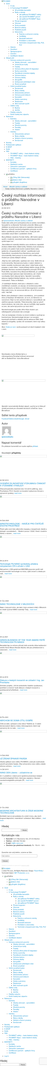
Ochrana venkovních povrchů (20, 60)
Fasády (17, 67)
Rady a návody (20, 12)
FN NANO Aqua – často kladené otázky (24, 155)
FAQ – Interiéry (15, 158)
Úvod (8, 3)
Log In (6, 1056)
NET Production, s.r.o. (22, 873)
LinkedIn (16, 419)
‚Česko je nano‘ (10, 327)
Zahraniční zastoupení (18, 166)
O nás (12, 6)
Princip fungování (21, 21)
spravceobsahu (9, 220)
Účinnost (18, 23)
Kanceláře (18, 97)
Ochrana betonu (20, 75)
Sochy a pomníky (21, 71)
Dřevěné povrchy (21, 125)
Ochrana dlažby (20, 77)
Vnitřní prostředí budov (18, 86)
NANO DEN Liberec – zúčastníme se (16, 772)
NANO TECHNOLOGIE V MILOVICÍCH (17, 604)
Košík (8, 149)
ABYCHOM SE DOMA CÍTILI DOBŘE (16, 720)
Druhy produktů (20, 25)
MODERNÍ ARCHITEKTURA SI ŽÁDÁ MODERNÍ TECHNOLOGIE (21, 811)
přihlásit (35, 446)
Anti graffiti (18, 80)
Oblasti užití (10, 58)
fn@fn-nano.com (17, 843)
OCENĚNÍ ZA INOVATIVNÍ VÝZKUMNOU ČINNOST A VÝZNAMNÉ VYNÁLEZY (23, 484)
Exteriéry (13, 119)
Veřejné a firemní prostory (24, 138)
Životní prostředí (20, 84)
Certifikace (14, 171)
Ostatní (17, 129)
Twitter (11, 419)
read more (18, 493)
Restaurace (19, 101)
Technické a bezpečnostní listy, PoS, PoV (31, 44)
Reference (9, 116)
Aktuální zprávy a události (24, 220)
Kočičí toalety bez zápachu (19, 114)
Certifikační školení (17, 56)
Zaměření (13, 49)
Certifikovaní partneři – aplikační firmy (23, 169)
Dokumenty (19, 32)
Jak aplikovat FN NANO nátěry (30, 14)
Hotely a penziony (21, 99)
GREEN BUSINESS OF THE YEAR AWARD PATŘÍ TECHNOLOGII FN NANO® (22, 640)
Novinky (8, 142)
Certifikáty (22, 36)
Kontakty (13, 162)
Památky (18, 127)
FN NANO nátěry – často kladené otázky (24, 153)
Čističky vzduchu (16, 112)
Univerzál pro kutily (21, 64)
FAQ (7, 151)
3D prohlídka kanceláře (23, 10)
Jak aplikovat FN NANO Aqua (29, 19)
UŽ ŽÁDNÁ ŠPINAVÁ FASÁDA (13, 758)
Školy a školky (19, 90)
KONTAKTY (10, 160)
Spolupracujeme (16, 51)
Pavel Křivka (38, 871)
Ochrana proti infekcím (22, 95)
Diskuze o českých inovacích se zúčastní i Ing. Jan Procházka (22, 681)
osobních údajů (25, 865)
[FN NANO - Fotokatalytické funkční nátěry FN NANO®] (8, 1)
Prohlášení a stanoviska (27, 40)
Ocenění (13, 53)
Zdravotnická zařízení (22, 93)
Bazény (17, 108)
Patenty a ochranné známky (28, 34)
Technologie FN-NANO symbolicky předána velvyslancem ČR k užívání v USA (19, 564)
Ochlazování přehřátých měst (25, 82)
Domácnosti (19, 88)
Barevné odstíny (20, 27)
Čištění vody (14, 106)
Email (27, 419)
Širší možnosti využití (22, 103)
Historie (13, 47)
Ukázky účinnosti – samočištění (25, 62)
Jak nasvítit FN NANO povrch (29, 17)
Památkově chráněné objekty (25, 73)
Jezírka (17, 110)
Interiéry (13, 132)
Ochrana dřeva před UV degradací (27, 69)
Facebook (5, 419)
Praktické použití (20, 30)
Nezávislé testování (26, 38)
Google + (22, 419)
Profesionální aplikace (13, 145)
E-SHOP (9, 147)
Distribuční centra (16, 164)
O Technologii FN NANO (19, 8)
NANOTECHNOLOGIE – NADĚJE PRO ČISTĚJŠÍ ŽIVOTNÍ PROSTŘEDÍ (22, 524)
